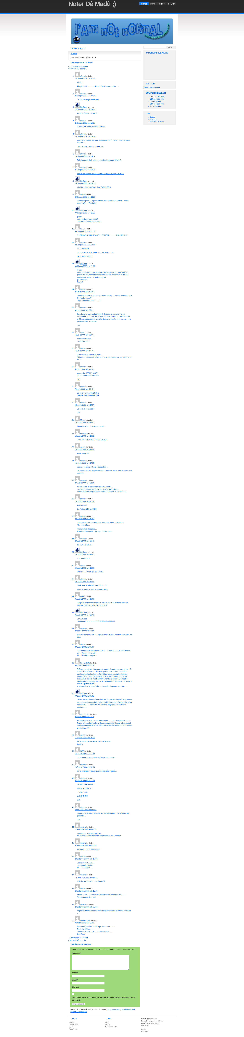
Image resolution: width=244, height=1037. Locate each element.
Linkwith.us (145, 1025)
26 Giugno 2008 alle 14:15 (85, 170)
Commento (77, 953)
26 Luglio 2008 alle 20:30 (84, 501)
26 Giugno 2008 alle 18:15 (85, 183)
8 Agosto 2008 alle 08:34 (84, 647)
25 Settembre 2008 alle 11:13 (86, 877)
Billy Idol (153, 119)
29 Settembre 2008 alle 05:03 (86, 907)
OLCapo (153, 99)
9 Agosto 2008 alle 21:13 (84, 717)
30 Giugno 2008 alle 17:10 (85, 231)
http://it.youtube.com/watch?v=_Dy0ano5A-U (94, 187)
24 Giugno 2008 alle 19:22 (85, 109)
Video (162, 4)
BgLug (152, 117)
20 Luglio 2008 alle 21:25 (84, 483)
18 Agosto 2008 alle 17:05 (85, 753)
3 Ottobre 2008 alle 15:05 (84, 923)
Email (75, 980)
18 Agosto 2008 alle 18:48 (85, 767)
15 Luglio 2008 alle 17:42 (84, 422)
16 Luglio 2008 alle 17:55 (84, 449)
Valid (73, 1024)
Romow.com (155, 1023)
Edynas (160, 1021)
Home (144, 4)
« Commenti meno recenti (78, 66)
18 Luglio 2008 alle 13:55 (84, 463)
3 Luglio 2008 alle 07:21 (84, 310)
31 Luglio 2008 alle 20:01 (84, 615)
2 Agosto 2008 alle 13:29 (84, 631)
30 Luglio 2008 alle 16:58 (84, 581)
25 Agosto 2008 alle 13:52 (85, 781)
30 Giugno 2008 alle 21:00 (85, 266)
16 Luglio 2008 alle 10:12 (84, 436)
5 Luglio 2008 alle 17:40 (84, 351)
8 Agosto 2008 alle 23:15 (84, 665)
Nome (75, 973)
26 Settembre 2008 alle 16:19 (86, 891)
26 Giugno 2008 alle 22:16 (85, 197)
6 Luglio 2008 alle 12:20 (84, 369)
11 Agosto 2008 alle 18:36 (85, 737)
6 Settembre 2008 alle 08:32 (85, 845)
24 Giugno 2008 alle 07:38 (85, 96)
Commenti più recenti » (77, 69)
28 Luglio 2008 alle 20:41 (84, 541)
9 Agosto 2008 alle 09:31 (84, 696)
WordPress (73, 1029)
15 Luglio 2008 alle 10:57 (84, 405)
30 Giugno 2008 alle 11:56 (85, 213)
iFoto (152, 4)
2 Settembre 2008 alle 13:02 (85, 810)
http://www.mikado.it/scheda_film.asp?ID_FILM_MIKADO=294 (100, 174)
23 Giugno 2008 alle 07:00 (85, 78)
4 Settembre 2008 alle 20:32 (85, 829)
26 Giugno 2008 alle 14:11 (85, 156)
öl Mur (171, 4)
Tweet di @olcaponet (152, 87)
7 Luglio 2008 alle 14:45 (84, 389)
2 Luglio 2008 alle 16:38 (84, 292)
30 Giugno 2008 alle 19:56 (85, 245)
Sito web (75, 987)
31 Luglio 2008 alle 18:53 (84, 599)
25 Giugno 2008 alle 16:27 (85, 123)
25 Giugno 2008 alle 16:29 (85, 136)
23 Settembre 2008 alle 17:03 (86, 859)
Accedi (71, 1022)
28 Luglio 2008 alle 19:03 (84, 519)
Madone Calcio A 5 (157, 122)
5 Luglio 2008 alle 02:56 (84, 335)
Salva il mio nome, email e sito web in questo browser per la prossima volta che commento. (103, 999)
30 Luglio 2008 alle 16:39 (84, 568)
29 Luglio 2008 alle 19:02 (84, 554)
